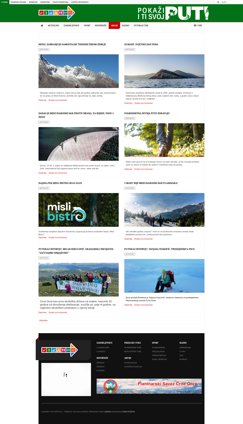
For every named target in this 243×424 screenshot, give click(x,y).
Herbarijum (185, 348)
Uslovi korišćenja (60, 2)
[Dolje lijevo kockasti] (66, 379)
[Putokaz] (57, 12)
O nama (4, 2)
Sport (87, 25)
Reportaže (100, 25)
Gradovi (100, 367)
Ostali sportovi (159, 359)
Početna (42, 25)
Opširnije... (43, 100)
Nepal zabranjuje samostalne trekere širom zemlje (72, 44)
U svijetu (101, 352)
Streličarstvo (159, 355)
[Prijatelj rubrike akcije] (149, 386)
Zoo (181, 355)
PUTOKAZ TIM (141, 25)
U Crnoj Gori (103, 348)
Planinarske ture (132, 348)
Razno (125, 25)
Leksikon (107, 412)
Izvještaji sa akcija (133, 367)
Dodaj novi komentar (58, 100)
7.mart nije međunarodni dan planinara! (151, 183)
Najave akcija (130, 363)
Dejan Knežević (129, 412)
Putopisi (100, 371)
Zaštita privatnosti (79, 2)
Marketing (45, 2)
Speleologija (158, 352)
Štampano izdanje (18, 2)
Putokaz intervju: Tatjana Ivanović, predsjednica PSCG (159, 249)
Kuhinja (183, 359)
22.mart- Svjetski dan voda (141, 44)
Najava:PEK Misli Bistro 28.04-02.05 (60, 183)
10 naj (182, 352)
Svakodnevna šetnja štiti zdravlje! (147, 113)
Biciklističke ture (132, 352)
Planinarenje (158, 348)
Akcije (114, 25)
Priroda (100, 363)
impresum (33, 2)
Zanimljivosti (71, 25)
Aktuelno (53, 25)
